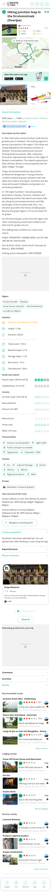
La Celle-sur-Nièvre (12, 311)
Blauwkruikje (25, 25)
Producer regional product (16, 835)
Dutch (35, 118)
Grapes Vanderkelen (13, 852)
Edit (44, 887)
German (6, 121)
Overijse (24, 301)
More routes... (42, 748)
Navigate (7, 887)
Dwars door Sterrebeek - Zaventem (20, 715)
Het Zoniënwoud (34, 306)
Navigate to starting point (21, 522)
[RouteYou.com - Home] (12, 4)
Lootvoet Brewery (11, 819)
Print (16, 887)
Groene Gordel (10, 301)
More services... (42, 869)
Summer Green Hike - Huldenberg (19, 698)
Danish (27, 118)
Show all (25, 619)
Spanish (22, 121)
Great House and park (13, 306)
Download (25, 887)
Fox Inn (6, 775)
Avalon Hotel (9, 791)
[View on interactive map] (25, 67)
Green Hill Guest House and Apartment (22, 759)
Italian (14, 121)
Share (35, 887)
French (43, 118)
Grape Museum (11, 587)
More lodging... (42, 808)
